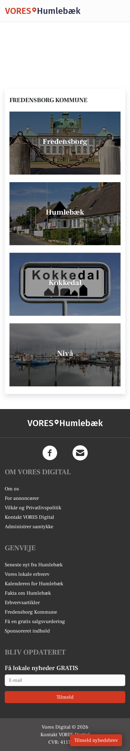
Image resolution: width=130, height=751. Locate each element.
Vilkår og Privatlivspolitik (33, 508)
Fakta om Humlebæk (28, 593)
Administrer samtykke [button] (29, 526)
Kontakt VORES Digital (29, 517)
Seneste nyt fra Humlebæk (33, 565)
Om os (12, 489)
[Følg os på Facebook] (49, 452)
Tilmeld (65, 697)
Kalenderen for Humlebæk (34, 584)
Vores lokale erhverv (27, 574)
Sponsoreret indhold (27, 631)
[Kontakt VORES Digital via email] (80, 452)
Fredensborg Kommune (31, 612)
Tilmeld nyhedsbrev (96, 740)
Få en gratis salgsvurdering (35, 621)
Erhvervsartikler (22, 602)
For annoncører (22, 498)
